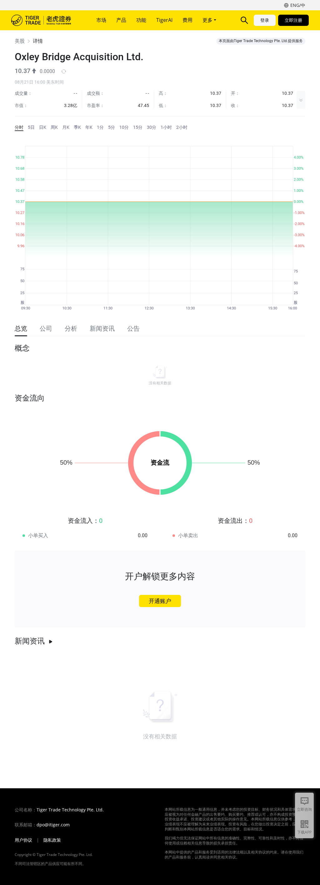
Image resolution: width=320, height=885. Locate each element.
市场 (101, 20)
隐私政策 (52, 840)
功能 (141, 20)
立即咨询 (304, 809)
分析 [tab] (71, 328)
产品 (121, 20)
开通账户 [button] (160, 601)
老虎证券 (45, 20)
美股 (20, 41)
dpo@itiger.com (53, 825)
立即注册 (293, 20)
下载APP (304, 832)
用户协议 (23, 840)
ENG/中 (297, 5)
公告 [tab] (133, 328)
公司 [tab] (46, 328)
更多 (208, 20)
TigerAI (164, 20)
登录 (264, 20)
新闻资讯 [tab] (102, 328)
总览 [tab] (21, 328)
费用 (187, 20)
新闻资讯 (30, 641)
